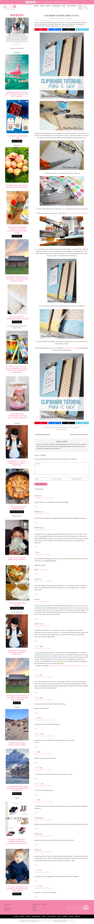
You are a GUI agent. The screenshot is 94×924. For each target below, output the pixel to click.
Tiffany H (37, 734)
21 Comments (69, 18)
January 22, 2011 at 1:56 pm (43, 581)
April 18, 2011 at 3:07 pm (42, 554)
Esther (36, 886)
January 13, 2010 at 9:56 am (43, 852)
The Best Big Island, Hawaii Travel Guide (17, 744)
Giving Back (7, 908)
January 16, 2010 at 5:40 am (43, 770)
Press (5, 906)
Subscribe (7, 904)
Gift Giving (58, 427)
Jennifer (36, 697)
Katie (36, 799)
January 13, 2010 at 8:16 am (43, 888)
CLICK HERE (30, 2)
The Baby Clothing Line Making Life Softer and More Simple (17, 889)
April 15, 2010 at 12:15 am (42, 648)
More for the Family (17, 512)
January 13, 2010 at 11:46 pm (43, 802)
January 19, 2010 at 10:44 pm (43, 736)
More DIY (17, 703)
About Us (35, 906)
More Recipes (17, 236)
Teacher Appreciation (74, 427)
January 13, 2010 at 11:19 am (43, 836)
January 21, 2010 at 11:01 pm (43, 720)
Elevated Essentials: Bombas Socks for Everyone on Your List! (17, 841)
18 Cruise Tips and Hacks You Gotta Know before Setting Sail (17, 788)
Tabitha (36, 768)
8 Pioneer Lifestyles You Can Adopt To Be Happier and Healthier (17, 279)
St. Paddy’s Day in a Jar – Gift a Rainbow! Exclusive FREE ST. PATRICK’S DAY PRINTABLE (17, 369)
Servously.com (71, 921)
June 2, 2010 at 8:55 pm (41, 601)
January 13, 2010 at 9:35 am (43, 872)
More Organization (17, 608)
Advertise (7, 910)
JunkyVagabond (43, 569)
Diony (36, 718)
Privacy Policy (49, 921)
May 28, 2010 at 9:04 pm (42, 626)
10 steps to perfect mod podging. (77, 213)
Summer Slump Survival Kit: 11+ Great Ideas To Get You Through (17, 94)
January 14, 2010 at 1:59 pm (43, 786)
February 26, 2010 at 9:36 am (43, 677)
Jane (35, 752)
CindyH (36, 675)
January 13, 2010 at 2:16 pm (43, 820)
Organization (65, 427)
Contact (42, 921)
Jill (35, 552)
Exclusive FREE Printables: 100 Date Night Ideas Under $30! (17, 416)
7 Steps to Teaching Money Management (17, 559)
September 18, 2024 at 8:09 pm (44, 498)
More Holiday (17, 141)
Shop (34, 908)
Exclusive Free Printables (39, 904)
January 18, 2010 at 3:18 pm (43, 754)
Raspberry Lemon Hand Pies (17, 137)
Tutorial (65, 429)
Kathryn (36, 646)
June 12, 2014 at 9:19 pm (42, 514)
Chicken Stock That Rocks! (17, 604)
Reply (36, 506)
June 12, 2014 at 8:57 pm (42, 530)
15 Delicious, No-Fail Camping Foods (17, 507)
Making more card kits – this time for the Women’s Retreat (67, 665)
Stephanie (37, 784)
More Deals (16, 894)
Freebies (35, 910)
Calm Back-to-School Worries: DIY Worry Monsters (17, 463)
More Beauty (17, 322)
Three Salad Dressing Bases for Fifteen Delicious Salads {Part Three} (17, 230)
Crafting (52, 427)
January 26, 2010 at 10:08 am (43, 699)
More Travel (17, 793)
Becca (36, 870)
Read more (17, 43)
